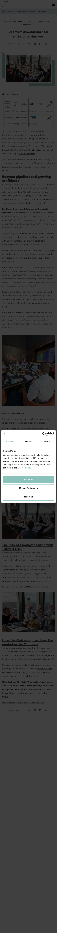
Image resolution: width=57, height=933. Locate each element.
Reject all (28, 497)
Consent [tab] (10, 441)
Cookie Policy (24, 468)
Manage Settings (27, 488)
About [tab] (47, 441)
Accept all (28, 479)
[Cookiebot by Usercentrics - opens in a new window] (42, 434)
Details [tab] (28, 441)
